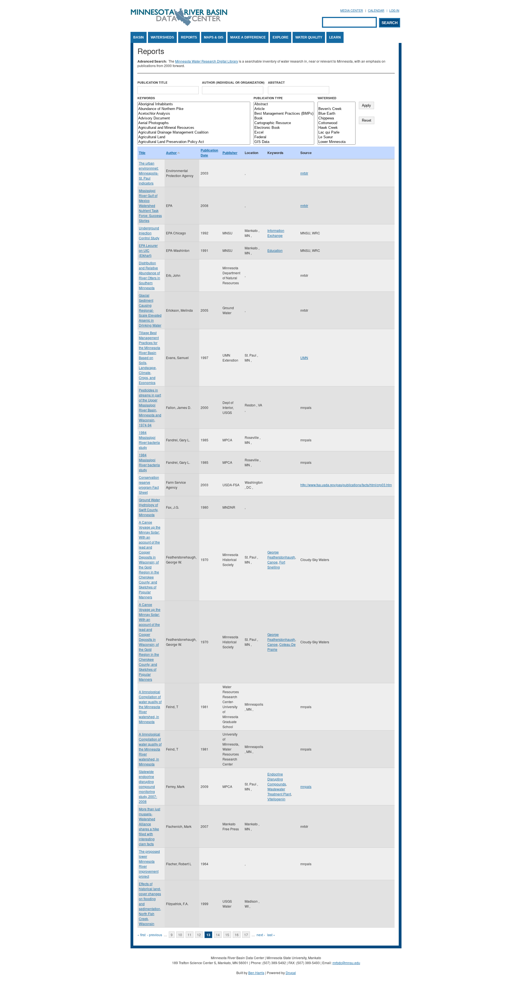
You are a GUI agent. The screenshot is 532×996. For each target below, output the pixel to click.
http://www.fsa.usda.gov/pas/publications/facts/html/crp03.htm (346, 484)
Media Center (351, 10)
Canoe (272, 562)
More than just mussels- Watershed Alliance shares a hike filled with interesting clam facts (149, 826)
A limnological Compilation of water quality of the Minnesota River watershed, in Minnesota (150, 706)
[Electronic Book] (284, 128)
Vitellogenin (276, 799)
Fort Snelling (276, 564)
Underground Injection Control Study (149, 233)
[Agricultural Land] (194, 137)
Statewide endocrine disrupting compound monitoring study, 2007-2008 (148, 786)
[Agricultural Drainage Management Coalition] (194, 132)
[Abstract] (284, 104)
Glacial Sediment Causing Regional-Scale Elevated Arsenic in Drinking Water (150, 310)
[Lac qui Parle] (336, 132)
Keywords (146, 98)
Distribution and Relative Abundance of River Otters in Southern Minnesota (149, 275)
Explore (280, 37)
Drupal (291, 972)
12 (199, 934)
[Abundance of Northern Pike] (194, 109)
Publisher (229, 152)
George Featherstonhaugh (281, 554)
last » (271, 934)
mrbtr (304, 173)
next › (261, 934)
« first (141, 934)
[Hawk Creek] (336, 128)
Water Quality (308, 37)
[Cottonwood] (336, 123)
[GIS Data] (284, 142)
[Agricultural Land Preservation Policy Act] (194, 142)
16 (237, 934)
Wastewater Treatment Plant (279, 791)
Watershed (327, 98)
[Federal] (284, 137)
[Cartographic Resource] (284, 123)
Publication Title (152, 82)
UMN (304, 357)
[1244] (336, 104)
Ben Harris (256, 972)
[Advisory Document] (194, 118)
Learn (335, 37)
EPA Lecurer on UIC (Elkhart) (148, 250)
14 (218, 934)
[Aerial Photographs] (194, 123)
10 (180, 934)
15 (227, 934)
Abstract (276, 82)
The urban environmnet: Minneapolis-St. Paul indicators (148, 173)
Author (171, 152)
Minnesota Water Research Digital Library (206, 61)
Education (275, 250)
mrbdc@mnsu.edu (346, 962)
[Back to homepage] (179, 24)
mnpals (305, 786)
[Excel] (284, 132)
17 (246, 934)
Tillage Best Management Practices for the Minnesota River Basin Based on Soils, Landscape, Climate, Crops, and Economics (149, 357)
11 (189, 934)
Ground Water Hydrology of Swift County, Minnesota (149, 507)
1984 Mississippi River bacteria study (149, 440)
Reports (189, 37)
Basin (138, 37)
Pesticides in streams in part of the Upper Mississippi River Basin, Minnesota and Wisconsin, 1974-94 (150, 407)
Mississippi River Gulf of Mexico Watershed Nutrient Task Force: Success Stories (150, 205)
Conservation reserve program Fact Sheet (149, 485)
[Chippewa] (336, 118)
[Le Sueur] (336, 137)
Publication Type (268, 98)
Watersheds (162, 37)
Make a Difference (248, 37)
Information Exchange (275, 233)
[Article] (284, 109)
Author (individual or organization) (233, 82)
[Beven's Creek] (336, 109)
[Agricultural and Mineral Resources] (194, 128)
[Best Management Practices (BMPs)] (284, 113)
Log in (394, 10)
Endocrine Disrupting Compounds (276, 779)
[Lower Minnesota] (336, 142)
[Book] (284, 118)
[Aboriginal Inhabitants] (194, 104)
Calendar (376, 10)
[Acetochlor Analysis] (194, 113)
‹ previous (154, 934)
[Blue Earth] (336, 113)
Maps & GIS (213, 37)
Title (142, 152)
